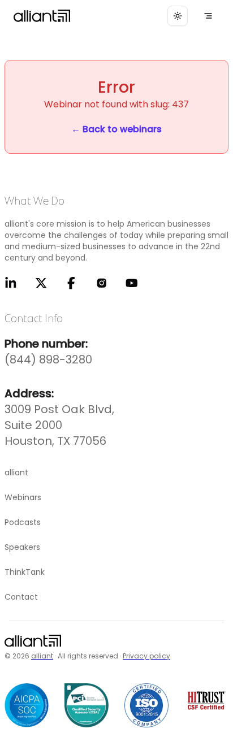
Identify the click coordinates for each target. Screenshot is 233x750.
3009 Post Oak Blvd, (59, 409)
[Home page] (42, 16)
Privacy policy (146, 656)
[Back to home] (33, 643)
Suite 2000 (33, 425)
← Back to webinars (116, 129)
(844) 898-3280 (48, 359)
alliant (42, 656)
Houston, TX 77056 (55, 441)
